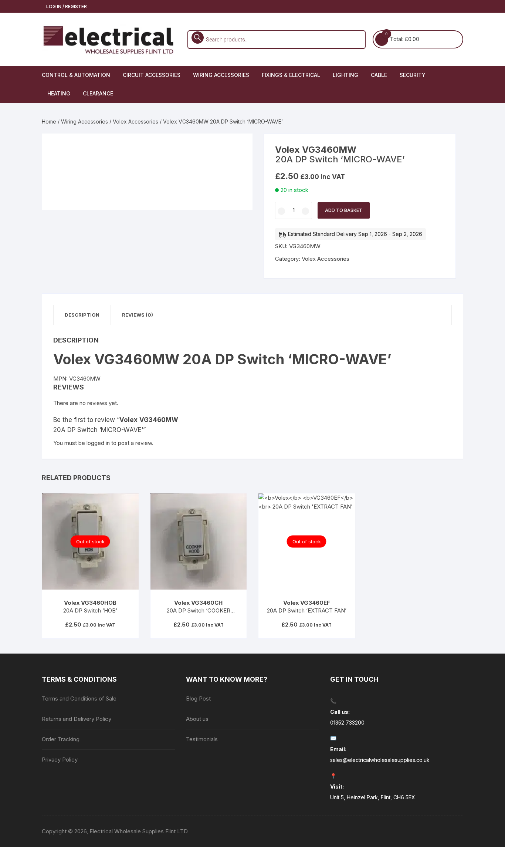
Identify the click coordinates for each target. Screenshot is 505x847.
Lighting (345, 75)
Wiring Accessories (221, 75)
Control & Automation (76, 75)
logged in (98, 442)
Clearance (98, 93)
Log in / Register (66, 6)
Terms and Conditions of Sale (79, 698)
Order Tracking (60, 739)
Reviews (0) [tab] (137, 315)
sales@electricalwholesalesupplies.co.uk (380, 760)
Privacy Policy (60, 759)
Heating (58, 93)
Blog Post (198, 698)
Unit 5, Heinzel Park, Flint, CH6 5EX (372, 797)
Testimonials (202, 739)
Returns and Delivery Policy (76, 718)
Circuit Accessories (151, 75)
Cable (379, 75)
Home (49, 121)
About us (197, 718)
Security (413, 75)
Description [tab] (82, 315)
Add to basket (343, 210)
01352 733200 (347, 722)
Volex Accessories (135, 121)
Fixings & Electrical (291, 75)
